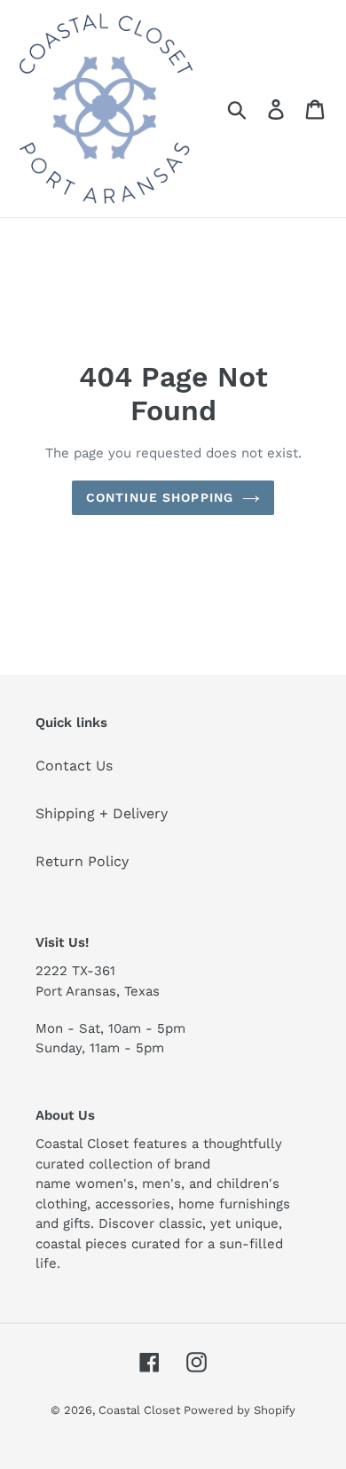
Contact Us (74, 765)
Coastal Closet (141, 1410)
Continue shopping (159, 497)
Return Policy (82, 861)
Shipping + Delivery (101, 813)
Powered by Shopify (239, 1410)
